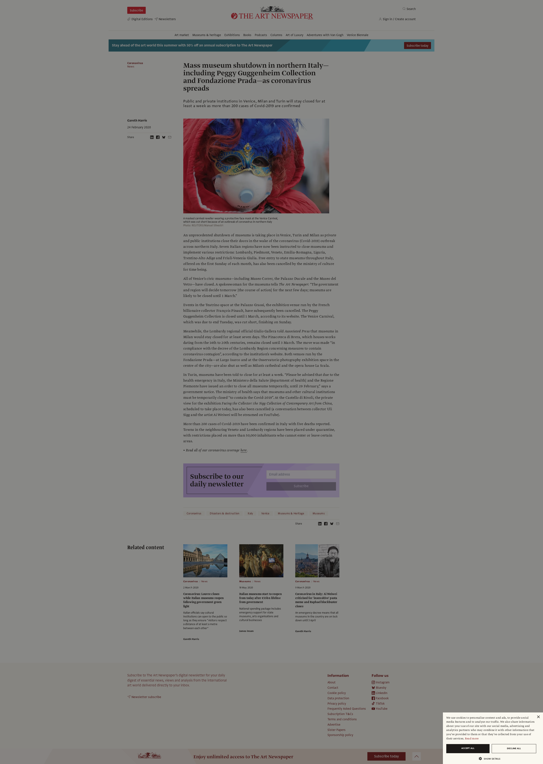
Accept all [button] (467, 748)
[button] (491, 758)
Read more (472, 738)
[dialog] (493, 738)
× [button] (538, 717)
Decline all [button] (514, 748)
